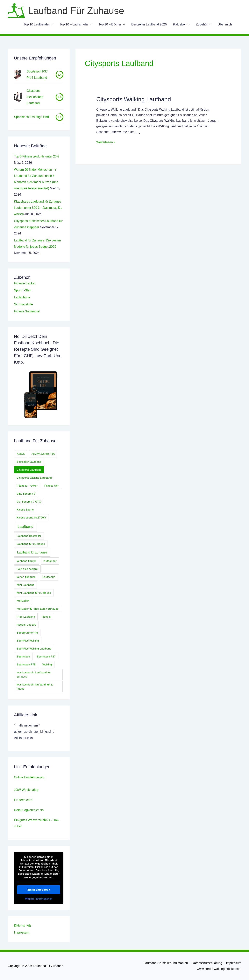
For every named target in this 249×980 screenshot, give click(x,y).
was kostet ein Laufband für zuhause (34, 674)
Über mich (225, 24)
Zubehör (202, 24)
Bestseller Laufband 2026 (149, 24)
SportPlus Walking (28, 640)
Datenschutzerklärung (207, 963)
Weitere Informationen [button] (39, 898)
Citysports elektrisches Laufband (35, 97)
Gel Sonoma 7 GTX (29, 501)
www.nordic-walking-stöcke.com (219, 968)
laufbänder (50, 560)
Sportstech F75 (26, 664)
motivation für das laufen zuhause (37, 608)
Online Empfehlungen (29, 777)
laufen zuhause (26, 576)
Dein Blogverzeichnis (29, 810)
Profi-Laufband (26, 616)
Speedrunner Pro (27, 632)
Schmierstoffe (23, 304)
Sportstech (23, 656)
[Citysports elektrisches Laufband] (18, 97)
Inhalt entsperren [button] (38, 889)
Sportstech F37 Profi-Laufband (37, 74)
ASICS (21, 453)
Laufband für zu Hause (31, 543)
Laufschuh (48, 576)
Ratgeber (179, 24)
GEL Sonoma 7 (26, 493)
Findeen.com (23, 800)
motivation (23, 600)
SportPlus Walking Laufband (34, 648)
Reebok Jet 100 (26, 624)
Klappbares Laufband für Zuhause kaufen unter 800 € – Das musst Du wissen (38, 208)
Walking (47, 664)
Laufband (25, 527)
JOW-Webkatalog (26, 789)
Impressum (21, 932)
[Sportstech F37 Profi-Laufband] (17, 75)
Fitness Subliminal (27, 311)
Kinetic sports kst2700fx (31, 517)
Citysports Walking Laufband (34, 477)
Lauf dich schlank (27, 568)
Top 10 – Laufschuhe (74, 24)
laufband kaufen (27, 560)
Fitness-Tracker (24, 283)
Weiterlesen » (105, 142)
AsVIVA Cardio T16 (43, 453)
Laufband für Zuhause (76, 10)
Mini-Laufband (25, 584)
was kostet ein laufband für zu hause (35, 686)
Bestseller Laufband (29, 461)
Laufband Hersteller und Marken (166, 963)
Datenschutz (22, 925)
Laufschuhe (22, 297)
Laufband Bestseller (29, 535)
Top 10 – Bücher (110, 24)
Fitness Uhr (51, 485)
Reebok (46, 616)
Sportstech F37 (46, 656)
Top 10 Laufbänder (37, 24)
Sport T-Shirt (22, 290)
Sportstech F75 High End (31, 117)
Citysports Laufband (29, 469)
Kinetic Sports (25, 509)
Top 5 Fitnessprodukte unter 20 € (36, 156)
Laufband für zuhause (32, 552)
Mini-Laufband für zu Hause (34, 592)
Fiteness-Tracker (27, 485)
